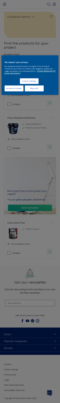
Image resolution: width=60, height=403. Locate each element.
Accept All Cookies (14, 88)
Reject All (34, 88)
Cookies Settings (29, 81)
